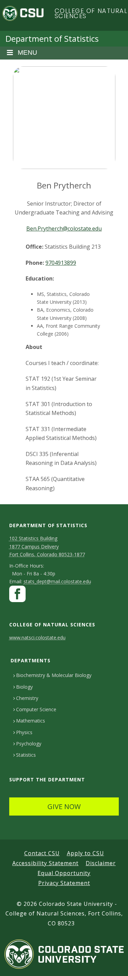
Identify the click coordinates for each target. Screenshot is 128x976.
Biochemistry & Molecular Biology (53, 675)
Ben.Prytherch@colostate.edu (64, 228)
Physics (24, 732)
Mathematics (30, 720)
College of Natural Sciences (91, 13)
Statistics (26, 755)
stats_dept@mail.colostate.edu (57, 581)
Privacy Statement (64, 883)
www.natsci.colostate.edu (37, 637)
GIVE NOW (64, 806)
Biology (24, 687)
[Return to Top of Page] (112, 963)
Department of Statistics (52, 38)
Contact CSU (42, 853)
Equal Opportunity (64, 873)
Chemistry (27, 698)
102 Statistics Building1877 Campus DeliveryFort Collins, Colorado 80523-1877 (47, 546)
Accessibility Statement (45, 863)
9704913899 (60, 262)
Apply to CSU (85, 853)
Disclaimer (101, 863)
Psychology (28, 743)
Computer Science (36, 709)
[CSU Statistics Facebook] (17, 595)
